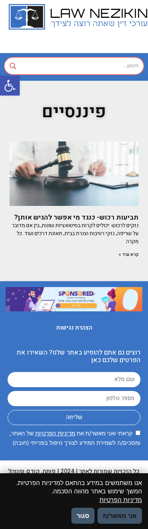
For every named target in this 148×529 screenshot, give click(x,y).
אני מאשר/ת (120, 516)
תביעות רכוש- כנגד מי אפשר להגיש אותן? (76, 217)
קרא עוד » (129, 254)
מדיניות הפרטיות (55, 433)
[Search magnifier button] (13, 66)
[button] (10, 86)
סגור (83, 516)
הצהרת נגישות (74, 327)
